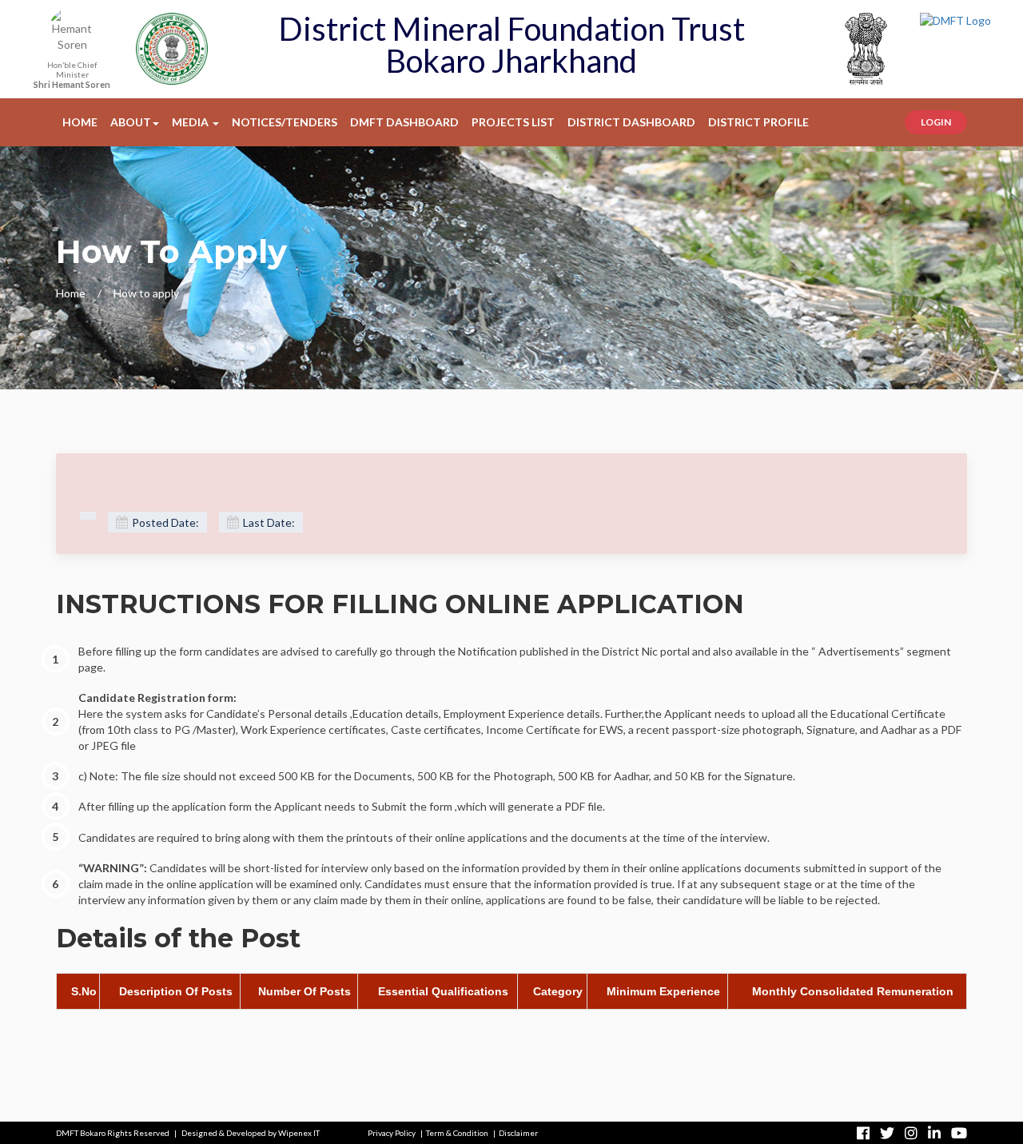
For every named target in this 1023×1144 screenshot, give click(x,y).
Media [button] (191, 122)
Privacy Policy (392, 1133)
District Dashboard (631, 122)
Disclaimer (518, 1133)
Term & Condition (457, 1133)
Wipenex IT (299, 1133)
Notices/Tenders (284, 122)
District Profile (758, 122)
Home (80, 122)
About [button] (130, 122)
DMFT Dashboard (404, 122)
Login (936, 122)
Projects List (513, 122)
